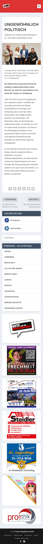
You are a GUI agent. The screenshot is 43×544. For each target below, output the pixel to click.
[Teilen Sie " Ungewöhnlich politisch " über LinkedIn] (24, 188)
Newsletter (28, 535)
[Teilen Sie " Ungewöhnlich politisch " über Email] (28, 188)
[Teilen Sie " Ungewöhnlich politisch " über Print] (33, 188)
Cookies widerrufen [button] (22, 538)
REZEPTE (8, 285)
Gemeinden (21, 38)
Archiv (29, 38)
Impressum (8, 535)
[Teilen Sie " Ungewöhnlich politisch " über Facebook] (10, 188)
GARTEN (7, 280)
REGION (7, 251)
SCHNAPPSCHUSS (11, 297)
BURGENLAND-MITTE (12, 302)
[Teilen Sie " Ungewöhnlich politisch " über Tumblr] (19, 188)
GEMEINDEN (9, 257)
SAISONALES (9, 291)
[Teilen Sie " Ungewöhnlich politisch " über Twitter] (14, 188)
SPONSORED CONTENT (13, 308)
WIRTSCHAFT (9, 263)
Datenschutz (18, 535)
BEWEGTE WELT (10, 274)
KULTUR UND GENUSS (13, 268)
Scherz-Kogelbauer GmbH (24, 531)
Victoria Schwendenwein (26, 35)
